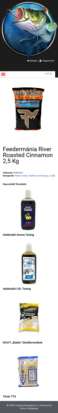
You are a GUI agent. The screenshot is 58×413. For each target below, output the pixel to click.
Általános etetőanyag (38, 175)
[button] (3, 74)
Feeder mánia (21, 175)
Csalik (52, 175)
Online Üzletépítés (29, 408)
